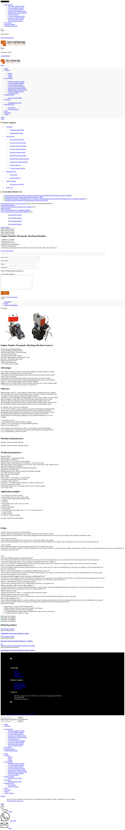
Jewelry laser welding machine (17, 11)
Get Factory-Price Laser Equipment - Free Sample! (20, 714)
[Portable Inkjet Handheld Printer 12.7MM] (11, 197)
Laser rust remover (13, 14)
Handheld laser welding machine (17, 13)
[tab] (7, 302)
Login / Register (9, 793)
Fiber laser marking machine (16, 6)
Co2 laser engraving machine (16, 16)
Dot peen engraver (13, 109)
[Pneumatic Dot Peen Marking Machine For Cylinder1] (7, 636)
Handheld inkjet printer (14, 103)
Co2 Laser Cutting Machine (16, 18)
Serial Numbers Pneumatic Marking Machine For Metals (55, 195)
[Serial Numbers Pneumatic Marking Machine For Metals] (21, 195)
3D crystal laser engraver (15, 21)
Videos (10, 76)
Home (3, 203)
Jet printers (9, 127)
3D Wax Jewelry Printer (15, 98)
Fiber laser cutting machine (16, 19)
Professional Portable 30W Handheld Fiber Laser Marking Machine (65, 199)
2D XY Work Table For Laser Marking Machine (15, 212)
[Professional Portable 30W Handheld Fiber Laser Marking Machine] (24, 199)
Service (10, 73)
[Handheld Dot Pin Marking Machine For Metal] (7, 629)
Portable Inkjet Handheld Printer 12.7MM (31, 197)
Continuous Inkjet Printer (17, 130)
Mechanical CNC (11, 171)
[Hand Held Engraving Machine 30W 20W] (13, 200)
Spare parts (9, 187)
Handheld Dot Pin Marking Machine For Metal (15, 633)
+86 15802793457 (5, 56)
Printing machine (11, 181)
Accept (21, 801)
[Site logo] (13, 45)
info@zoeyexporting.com (7, 37)
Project (10, 75)
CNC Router (11, 107)
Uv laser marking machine (15, 9)
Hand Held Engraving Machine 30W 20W (35, 200)
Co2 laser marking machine (16, 8)
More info (13, 801)
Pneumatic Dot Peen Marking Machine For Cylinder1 (16, 207)
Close (2, 119)
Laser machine (10, 136)
